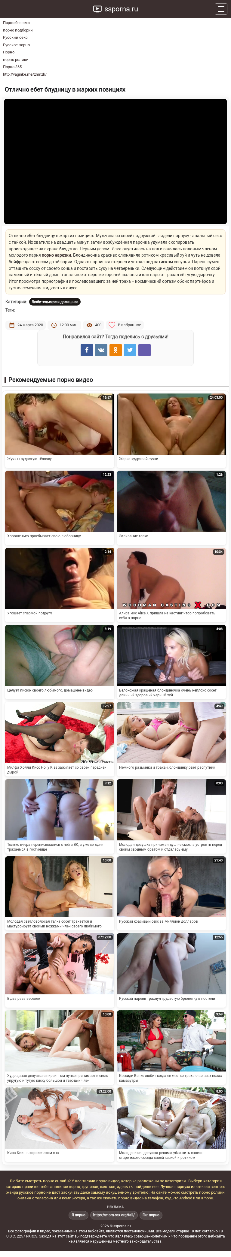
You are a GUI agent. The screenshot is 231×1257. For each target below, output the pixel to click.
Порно (8, 52)
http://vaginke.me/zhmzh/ (25, 74)
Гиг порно (151, 1215)
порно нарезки (56, 255)
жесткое (107, 1186)
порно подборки (18, 30)
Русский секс (15, 37)
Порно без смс (16, 22)
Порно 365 (12, 67)
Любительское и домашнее (55, 302)
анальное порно (65, 1186)
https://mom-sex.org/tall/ (114, 1215)
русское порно (32, 1192)
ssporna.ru (121, 9)
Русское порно (16, 45)
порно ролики (16, 59)
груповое (90, 1186)
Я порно (78, 1215)
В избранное (129, 325)
